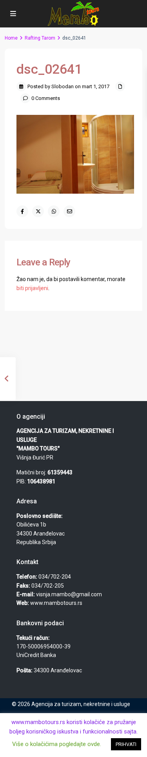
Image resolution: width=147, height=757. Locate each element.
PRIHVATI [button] (126, 744)
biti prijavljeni (32, 288)
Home (11, 38)
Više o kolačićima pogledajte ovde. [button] (56, 744)
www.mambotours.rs (56, 603)
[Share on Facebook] (22, 211)
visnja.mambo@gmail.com (69, 594)
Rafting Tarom (40, 38)
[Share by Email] (69, 211)
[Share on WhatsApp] (54, 211)
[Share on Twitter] (38, 211)
